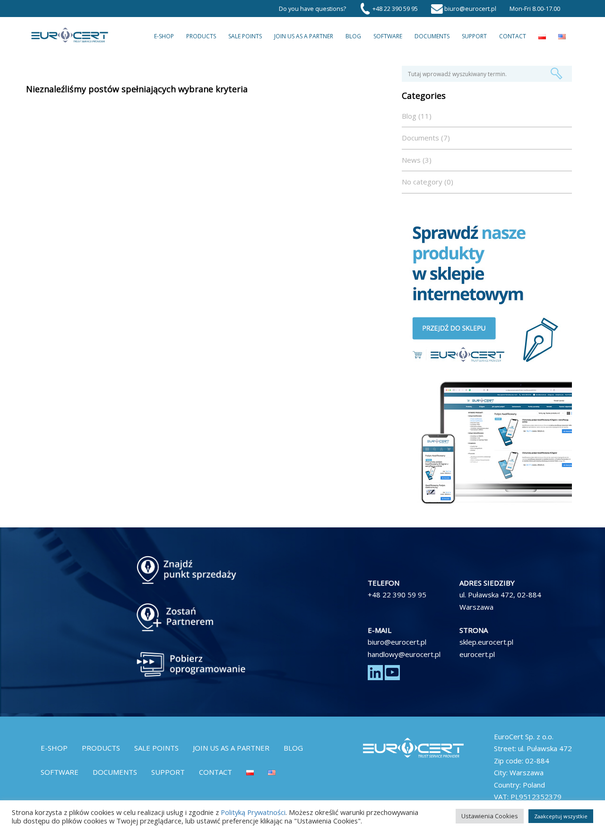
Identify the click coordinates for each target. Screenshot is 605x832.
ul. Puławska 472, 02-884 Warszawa (500, 601)
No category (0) (427, 181)
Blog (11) (417, 116)
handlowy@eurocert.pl (404, 654)
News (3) (417, 160)
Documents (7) (426, 137)
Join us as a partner (303, 36)
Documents (432, 36)
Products (201, 36)
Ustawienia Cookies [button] (489, 816)
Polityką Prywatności (253, 812)
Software (387, 36)
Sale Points (245, 36)
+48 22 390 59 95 (397, 594)
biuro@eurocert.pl (397, 642)
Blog (353, 36)
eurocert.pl (477, 654)
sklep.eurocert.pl (486, 642)
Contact (512, 36)
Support (474, 36)
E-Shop (164, 36)
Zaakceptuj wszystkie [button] (561, 816)
